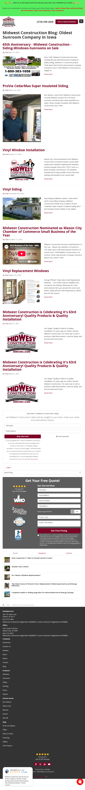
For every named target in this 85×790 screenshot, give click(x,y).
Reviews (6, 650)
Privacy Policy (33, 459)
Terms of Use (22, 459)
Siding (5, 682)
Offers (5, 730)
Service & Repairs (9, 726)
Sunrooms (6, 678)
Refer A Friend (8, 734)
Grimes (5, 714)
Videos (5, 658)
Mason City (7, 706)
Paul (6, 52)
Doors (5, 690)
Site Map (47, 769)
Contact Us (7, 646)
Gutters (5, 694)
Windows (6, 674)
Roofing (5, 686)
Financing (6, 738)
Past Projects (7, 746)
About (5, 654)
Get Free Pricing (59, 530)
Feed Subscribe (63, 436)
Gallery (5, 742)
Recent (15, 553)
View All (5, 718)
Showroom (7, 642)
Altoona (5, 710)
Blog (4, 666)
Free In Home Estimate (67, 22)
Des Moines (7, 702)
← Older (7, 467)
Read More (48, 74)
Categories (42, 553)
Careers (5, 662)
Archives (69, 553)
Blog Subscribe (23, 436)
